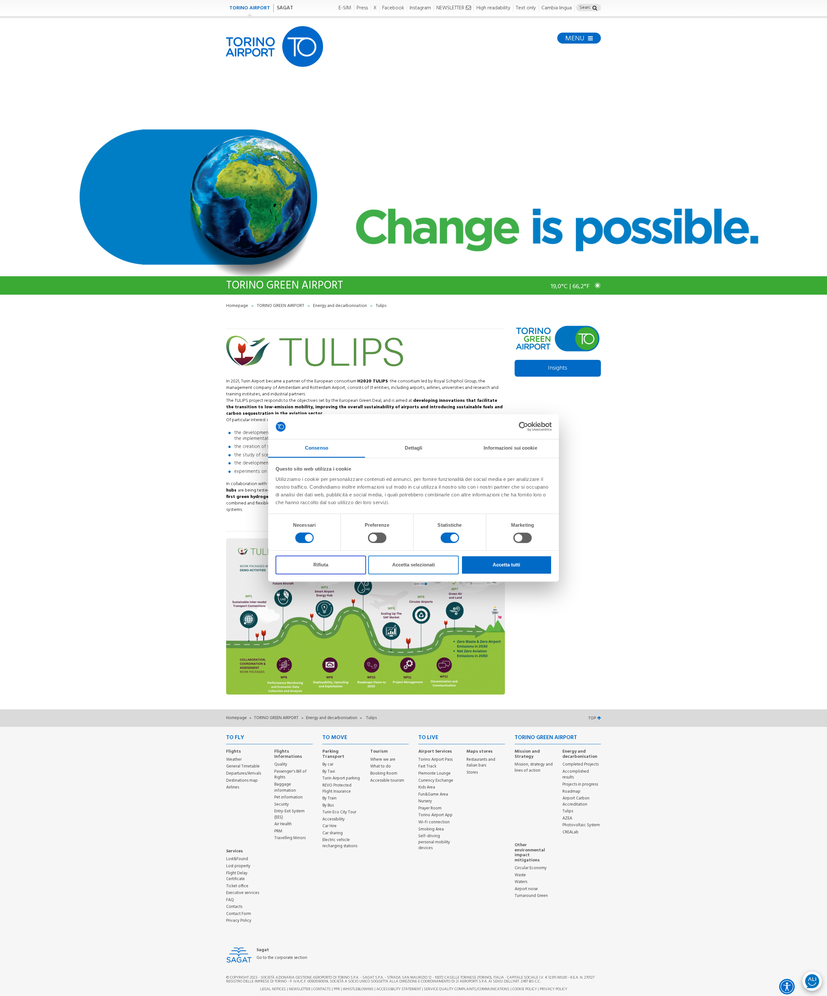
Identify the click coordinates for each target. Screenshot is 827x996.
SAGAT (285, 8)
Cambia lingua (556, 8)
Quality (280, 764)
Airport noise (526, 889)
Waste (520, 875)
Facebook (393, 8)
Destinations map (242, 780)
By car (327, 764)
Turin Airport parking (341, 778)
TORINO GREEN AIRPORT (281, 306)
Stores (472, 772)
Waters (521, 882)
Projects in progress (580, 784)
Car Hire (329, 826)
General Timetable (243, 766)
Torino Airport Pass (435, 759)
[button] (594, 8)
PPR (337, 989)
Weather (234, 759)
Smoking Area (431, 829)
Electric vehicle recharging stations (339, 843)
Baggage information (285, 787)
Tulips (567, 811)
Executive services (242, 892)
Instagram (420, 8)
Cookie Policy (524, 989)
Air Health (283, 824)
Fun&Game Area (433, 794)
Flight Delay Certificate (236, 876)
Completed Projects (580, 764)
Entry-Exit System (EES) (289, 814)
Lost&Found (237, 859)
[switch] (377, 538)
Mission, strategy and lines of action (534, 767)
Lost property (238, 866)
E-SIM (345, 8)
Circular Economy (531, 868)
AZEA (567, 818)
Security (281, 804)
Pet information (288, 797)
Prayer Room (430, 808)
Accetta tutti (506, 564)
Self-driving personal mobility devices (434, 842)
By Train (329, 798)
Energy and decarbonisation (340, 306)
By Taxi (328, 771)
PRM (278, 831)
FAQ (230, 900)
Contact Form (238, 913)
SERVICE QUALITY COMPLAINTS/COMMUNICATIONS (466, 989)
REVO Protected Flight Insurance (336, 788)
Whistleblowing (358, 989)
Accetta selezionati (413, 564)
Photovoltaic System (581, 825)
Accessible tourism (387, 780)
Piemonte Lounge (434, 773)
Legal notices (273, 989)
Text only (526, 8)
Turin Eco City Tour (339, 812)
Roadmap (571, 791)
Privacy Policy (238, 920)
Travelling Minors (290, 838)
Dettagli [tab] (414, 448)
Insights (557, 368)
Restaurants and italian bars (480, 762)
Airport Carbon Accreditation (576, 801)
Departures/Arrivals (243, 773)
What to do (380, 766)
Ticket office (237, 886)
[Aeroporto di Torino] (274, 46)
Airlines (232, 787)
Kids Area (426, 787)
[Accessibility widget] (787, 986)
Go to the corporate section (281, 958)
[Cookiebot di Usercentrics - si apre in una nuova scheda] (523, 427)
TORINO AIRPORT (249, 8)
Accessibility (333, 819)
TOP (592, 718)
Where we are (382, 759)
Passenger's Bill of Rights (290, 774)
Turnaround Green (531, 895)
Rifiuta (320, 564)
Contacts (234, 906)
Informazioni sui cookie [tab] (510, 448)
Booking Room (383, 773)
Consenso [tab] (316, 448)
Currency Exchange (435, 780)
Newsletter (299, 989)
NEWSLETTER (450, 8)
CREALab (570, 832)
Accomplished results (575, 774)
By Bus (328, 805)
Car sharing (332, 833)
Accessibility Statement (398, 989)
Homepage (237, 306)
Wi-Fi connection (434, 822)
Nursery (425, 801)
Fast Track (427, 766)
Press (362, 8)
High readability (493, 8)
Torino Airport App (435, 815)
